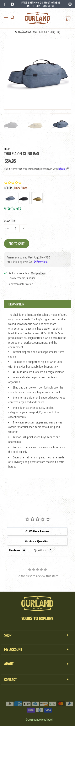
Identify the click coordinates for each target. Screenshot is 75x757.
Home (18, 31)
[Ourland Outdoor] (37, 18)
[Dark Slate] (10, 198)
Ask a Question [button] (39, 541)
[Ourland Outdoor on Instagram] (12, 4)
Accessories (29, 31)
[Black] (24, 198)
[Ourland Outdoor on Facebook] (4, 4)
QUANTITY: (10, 220)
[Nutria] (37, 198)
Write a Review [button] (39, 531)
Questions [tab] (40, 550)
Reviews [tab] (14, 550)
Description (16, 304)
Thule (7, 149)
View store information (21, 284)
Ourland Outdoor (43, 719)
